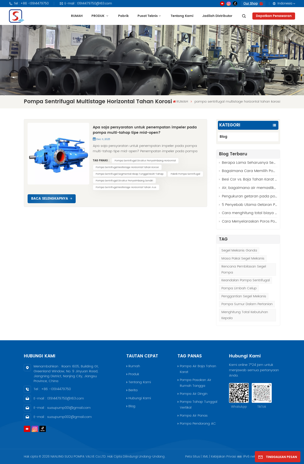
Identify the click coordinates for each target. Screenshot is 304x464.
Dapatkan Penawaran (274, 15)
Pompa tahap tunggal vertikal (198, 404)
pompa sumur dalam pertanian (247, 304)
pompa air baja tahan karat (198, 369)
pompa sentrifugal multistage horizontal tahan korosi (127, 167)
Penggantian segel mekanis (243, 296)
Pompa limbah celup (239, 288)
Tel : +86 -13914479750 (31, 3)
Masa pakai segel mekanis (242, 258)
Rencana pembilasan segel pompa (243, 269)
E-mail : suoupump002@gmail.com (63, 417)
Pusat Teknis (148, 16)
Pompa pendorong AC (198, 423)
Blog (223, 137)
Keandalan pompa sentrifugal (245, 280)
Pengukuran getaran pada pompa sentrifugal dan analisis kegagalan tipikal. (249, 196)
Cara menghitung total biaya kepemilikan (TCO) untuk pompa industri (249, 213)
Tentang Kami (182, 16)
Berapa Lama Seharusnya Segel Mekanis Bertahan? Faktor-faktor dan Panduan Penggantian (249, 163)
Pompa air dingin (193, 394)
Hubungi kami (139, 398)
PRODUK (98, 16)
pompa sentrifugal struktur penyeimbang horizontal (145, 161)
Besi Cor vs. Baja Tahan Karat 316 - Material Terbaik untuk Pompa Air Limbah (249, 179)
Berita (133, 390)
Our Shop (250, 3)
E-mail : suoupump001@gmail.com (62, 408)
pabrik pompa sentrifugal (185, 174)
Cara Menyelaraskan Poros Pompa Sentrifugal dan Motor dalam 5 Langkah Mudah (249, 221)
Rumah (134, 366)
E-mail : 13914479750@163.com (88, 3)
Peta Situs (192, 456)
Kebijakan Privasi (223, 456)
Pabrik (123, 16)
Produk (133, 374)
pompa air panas (194, 415)
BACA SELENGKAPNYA (49, 198)
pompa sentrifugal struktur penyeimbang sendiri (124, 181)
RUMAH (77, 16)
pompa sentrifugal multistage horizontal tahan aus (126, 187)
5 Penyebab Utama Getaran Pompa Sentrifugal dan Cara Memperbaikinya (249, 205)
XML (205, 456)
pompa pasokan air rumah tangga (195, 383)
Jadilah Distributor (217, 16)
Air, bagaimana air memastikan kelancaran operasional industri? (249, 188)
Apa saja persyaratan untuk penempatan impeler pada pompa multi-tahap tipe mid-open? (145, 130)
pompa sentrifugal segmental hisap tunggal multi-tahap (129, 174)
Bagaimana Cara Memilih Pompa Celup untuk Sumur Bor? (249, 171)
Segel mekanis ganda (239, 250)
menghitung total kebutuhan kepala (244, 315)
